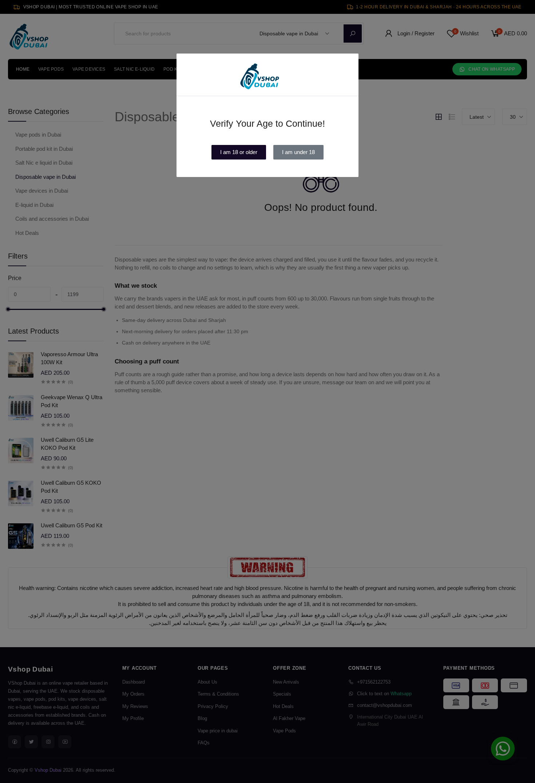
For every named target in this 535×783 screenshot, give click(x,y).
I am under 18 (298, 152)
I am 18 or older (238, 152)
